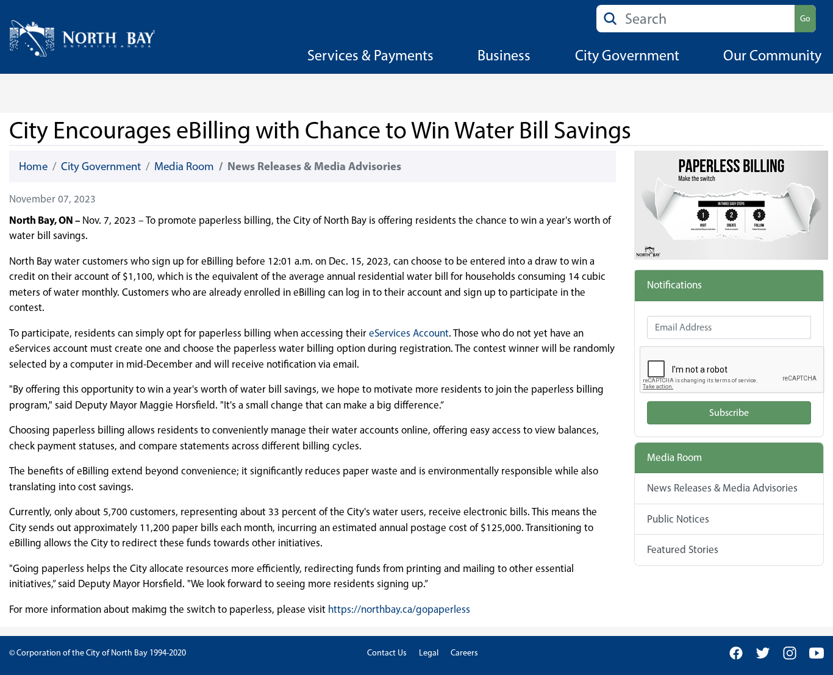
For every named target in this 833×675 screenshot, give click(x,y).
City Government (627, 55)
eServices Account (409, 333)
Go (805, 18)
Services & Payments (370, 55)
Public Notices (678, 519)
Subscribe (729, 412)
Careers (464, 653)
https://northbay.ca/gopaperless (399, 609)
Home (33, 166)
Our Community (772, 55)
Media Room (184, 166)
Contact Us (387, 653)
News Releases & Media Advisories (722, 488)
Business (504, 55)
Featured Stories (682, 549)
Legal (428, 653)
